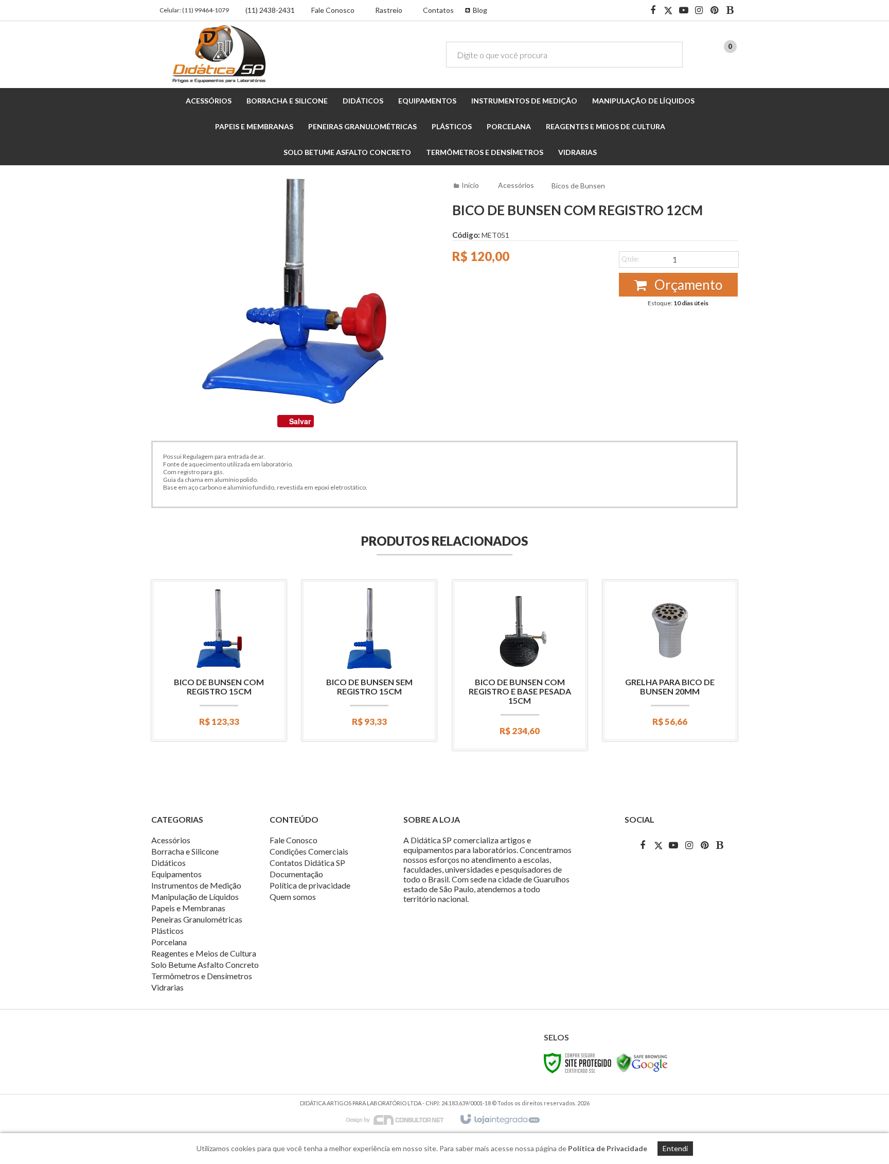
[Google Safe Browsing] (642, 1062)
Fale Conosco (332, 10)
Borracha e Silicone (185, 851)
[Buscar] (667, 54)
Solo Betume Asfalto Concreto (205, 964)
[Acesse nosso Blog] (730, 11)
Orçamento (687, 284)
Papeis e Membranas (188, 908)
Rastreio (388, 10)
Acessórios (516, 185)
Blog (480, 10)
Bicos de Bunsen (578, 185)
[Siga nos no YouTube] (673, 845)
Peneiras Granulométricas (196, 919)
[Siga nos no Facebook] (653, 11)
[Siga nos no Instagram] (699, 11)
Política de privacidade (310, 885)
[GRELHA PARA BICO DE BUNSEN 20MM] (670, 660)
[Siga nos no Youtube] (683, 11)
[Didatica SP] (219, 54)
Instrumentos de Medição (196, 885)
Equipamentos (176, 874)
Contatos (438, 10)
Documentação (296, 874)
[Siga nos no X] (668, 11)
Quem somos (293, 896)
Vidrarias (167, 987)
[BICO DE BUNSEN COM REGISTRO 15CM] (219, 660)
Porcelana (169, 942)
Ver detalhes (219, 691)
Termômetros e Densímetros (201, 976)
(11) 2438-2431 (270, 10)
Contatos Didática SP (307, 862)
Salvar (300, 421)
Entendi (675, 1148)
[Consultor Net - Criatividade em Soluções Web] (400, 1119)
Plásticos (167, 930)
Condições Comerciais (309, 851)
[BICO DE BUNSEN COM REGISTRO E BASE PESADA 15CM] (520, 665)
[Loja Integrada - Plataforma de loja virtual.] (499, 1120)
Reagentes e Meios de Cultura (203, 953)
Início (470, 185)
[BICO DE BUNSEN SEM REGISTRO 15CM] (369, 660)
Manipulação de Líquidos (195, 896)
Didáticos (168, 862)
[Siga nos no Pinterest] (714, 11)
